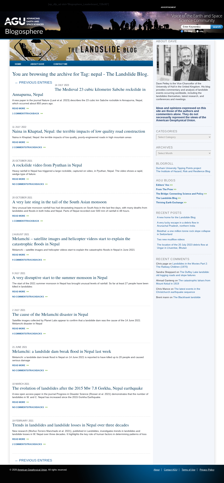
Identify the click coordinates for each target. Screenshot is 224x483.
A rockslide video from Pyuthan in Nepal (47, 165)
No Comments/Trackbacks (30, 184)
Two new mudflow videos (171, 239)
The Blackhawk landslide (187, 297)
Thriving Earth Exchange (171, 202)
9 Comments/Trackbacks (29, 260)
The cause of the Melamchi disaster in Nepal (50, 314)
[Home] (24, 25)
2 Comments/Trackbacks (29, 147)
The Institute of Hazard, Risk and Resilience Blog (183, 171)
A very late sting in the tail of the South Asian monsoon (59, 202)
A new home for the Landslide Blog (176, 217)
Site (201, 31)
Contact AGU (170, 469)
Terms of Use (188, 469)
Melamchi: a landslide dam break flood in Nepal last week (61, 351)
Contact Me (60, 64)
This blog (188, 31)
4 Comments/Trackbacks (29, 333)
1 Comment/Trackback (27, 113)
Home (18, 64)
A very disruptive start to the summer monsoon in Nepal (59, 277)
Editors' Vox (164, 185)
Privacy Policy (207, 469)
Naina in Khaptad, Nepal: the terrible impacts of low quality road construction (78, 131)
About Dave (37, 64)
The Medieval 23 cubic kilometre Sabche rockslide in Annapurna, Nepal (79, 91)
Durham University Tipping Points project (178, 168)
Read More (20, 108)
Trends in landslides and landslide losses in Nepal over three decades (70, 425)
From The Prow (166, 189)
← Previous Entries (33, 82)
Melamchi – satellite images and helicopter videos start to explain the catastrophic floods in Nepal (71, 241)
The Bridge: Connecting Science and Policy (181, 193)
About (157, 469)
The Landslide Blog (168, 198)
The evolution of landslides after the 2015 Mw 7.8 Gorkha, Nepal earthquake (77, 388)
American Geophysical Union (32, 469)
